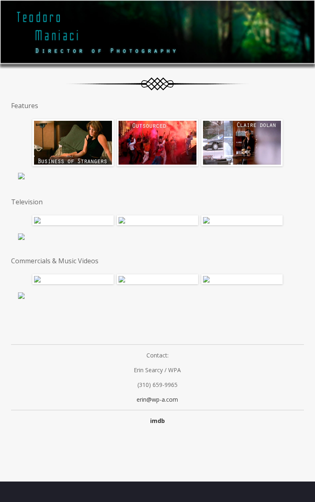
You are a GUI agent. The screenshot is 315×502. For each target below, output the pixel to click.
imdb (157, 421)
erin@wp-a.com (157, 399)
